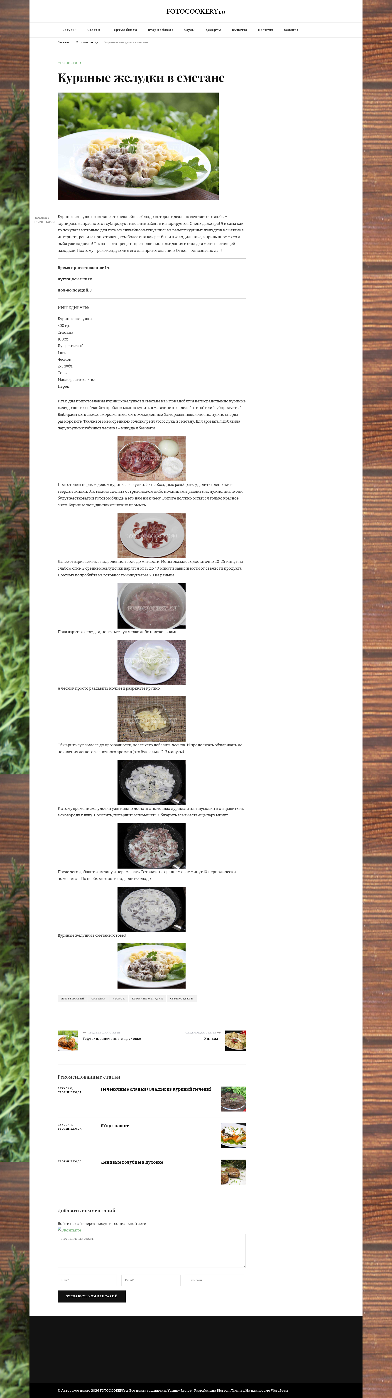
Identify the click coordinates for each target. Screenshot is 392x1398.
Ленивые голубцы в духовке (132, 1162)
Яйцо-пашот (115, 1125)
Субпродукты (181, 998)
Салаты (93, 30)
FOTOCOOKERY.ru (196, 11)
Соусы (189, 30)
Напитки (265, 30)
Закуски (70, 30)
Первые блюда (124, 30)
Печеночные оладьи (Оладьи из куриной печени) (156, 1089)
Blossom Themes (230, 1390)
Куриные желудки (147, 998)
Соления (291, 30)
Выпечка (239, 30)
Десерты (213, 30)
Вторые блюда (161, 30)
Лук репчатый (72, 998)
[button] (69, 1230)
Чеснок (119, 998)
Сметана (98, 998)
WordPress (280, 1390)
